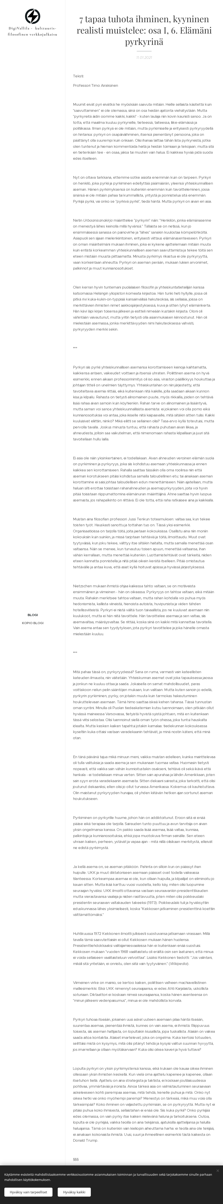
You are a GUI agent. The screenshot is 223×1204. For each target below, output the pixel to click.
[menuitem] (32, 614)
